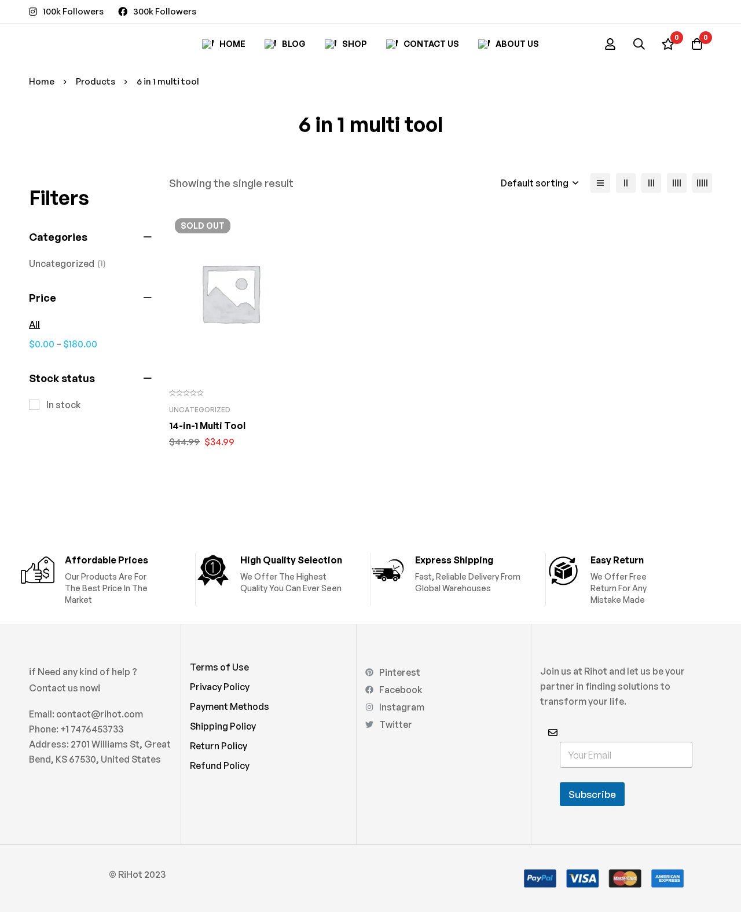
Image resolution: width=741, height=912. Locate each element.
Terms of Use (219, 667)
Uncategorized (67, 263)
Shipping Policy (223, 726)
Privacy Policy (220, 687)
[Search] (639, 44)
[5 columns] (702, 183)
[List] (600, 183)
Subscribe (592, 794)
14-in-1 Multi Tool (207, 425)
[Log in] (610, 44)
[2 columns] (626, 183)
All (34, 324)
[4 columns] (677, 183)
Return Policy (218, 746)
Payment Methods (229, 706)
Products (95, 81)
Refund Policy (220, 765)
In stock (63, 405)
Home (41, 81)
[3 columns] (651, 183)
